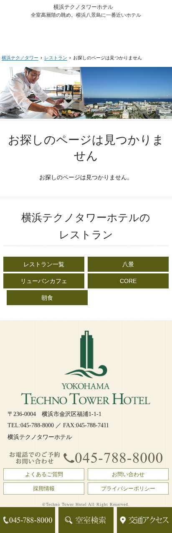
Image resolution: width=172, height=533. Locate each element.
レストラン (55, 57)
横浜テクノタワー (20, 57)
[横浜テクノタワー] (86, 32)
